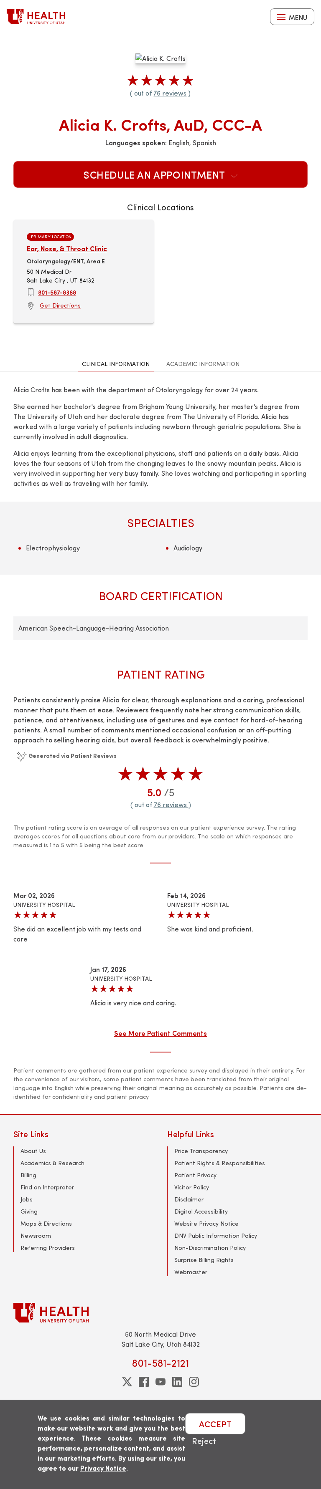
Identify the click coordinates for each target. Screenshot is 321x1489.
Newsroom (35, 1235)
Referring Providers (47, 1248)
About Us (33, 1151)
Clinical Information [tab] (116, 364)
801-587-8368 (57, 292)
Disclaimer (189, 1199)
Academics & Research (52, 1163)
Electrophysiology (53, 547)
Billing (28, 1175)
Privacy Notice (103, 1468)
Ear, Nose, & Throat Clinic (67, 248)
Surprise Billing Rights (204, 1260)
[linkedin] (177, 1382)
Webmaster (190, 1272)
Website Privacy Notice (206, 1223)
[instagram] (194, 1382)
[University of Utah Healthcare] (160, 1312)
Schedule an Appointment (155, 174)
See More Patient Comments (160, 1032)
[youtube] (160, 1382)
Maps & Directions (46, 1223)
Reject (204, 1440)
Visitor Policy (191, 1187)
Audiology (187, 547)
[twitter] (127, 1382)
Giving (29, 1211)
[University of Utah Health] (36, 16)
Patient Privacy (195, 1175)
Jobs (26, 1199)
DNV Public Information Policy (215, 1235)
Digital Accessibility (201, 1211)
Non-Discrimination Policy (210, 1248)
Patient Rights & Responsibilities (219, 1163)
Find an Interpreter (47, 1187)
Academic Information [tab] (202, 364)
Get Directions (60, 305)
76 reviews (169, 92)
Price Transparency (201, 1151)
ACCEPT (215, 1423)
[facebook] (144, 1382)
